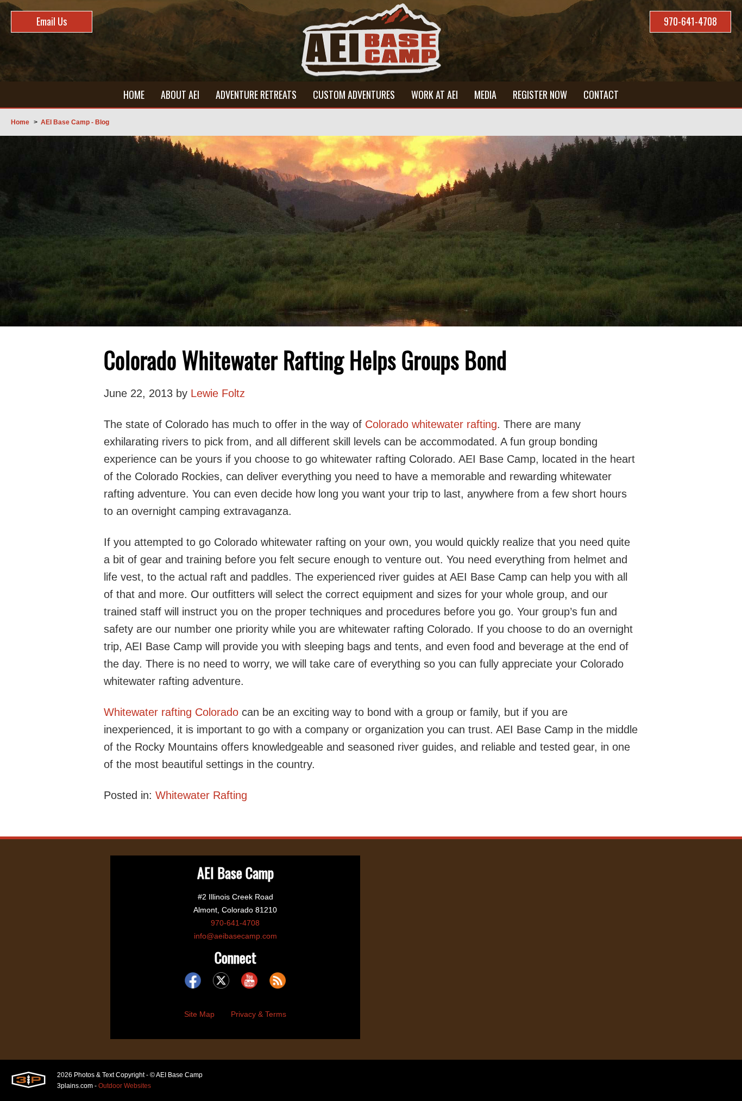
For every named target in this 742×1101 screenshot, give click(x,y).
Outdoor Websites (124, 1086)
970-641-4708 (690, 21)
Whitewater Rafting (201, 795)
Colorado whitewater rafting (429, 424)
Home (20, 122)
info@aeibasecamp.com (235, 936)
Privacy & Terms (258, 1014)
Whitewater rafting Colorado (171, 712)
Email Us (51, 21)
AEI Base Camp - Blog (75, 122)
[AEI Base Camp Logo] (371, 40)
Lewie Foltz (218, 393)
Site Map (199, 1014)
